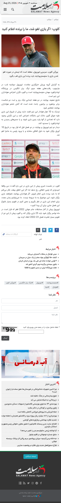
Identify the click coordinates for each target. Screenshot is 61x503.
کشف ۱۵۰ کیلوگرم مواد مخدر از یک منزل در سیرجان (38, 257)
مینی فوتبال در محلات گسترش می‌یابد (42, 254)
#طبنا (47, 287)
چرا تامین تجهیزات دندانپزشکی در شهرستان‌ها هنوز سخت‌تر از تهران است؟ (31, 391)
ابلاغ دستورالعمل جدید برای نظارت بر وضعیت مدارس (37, 445)
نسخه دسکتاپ (30, 456)
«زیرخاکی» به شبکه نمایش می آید (44, 400)
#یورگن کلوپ (11, 282)
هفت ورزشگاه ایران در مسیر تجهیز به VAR (41, 267)
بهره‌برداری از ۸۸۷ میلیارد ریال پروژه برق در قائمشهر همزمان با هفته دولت (29, 416)
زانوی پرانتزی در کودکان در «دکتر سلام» (42, 408)
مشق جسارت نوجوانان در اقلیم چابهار (43, 434)
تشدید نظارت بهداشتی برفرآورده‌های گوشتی (40, 420)
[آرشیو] (20, 483)
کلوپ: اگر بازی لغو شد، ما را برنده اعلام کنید (31, 29)
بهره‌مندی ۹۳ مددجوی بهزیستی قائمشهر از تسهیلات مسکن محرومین (31, 404)
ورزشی (56, 19)
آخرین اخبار (50, 384)
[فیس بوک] (41, 483)
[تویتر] (28, 483)
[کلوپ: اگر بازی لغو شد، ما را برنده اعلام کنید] (30, 50)
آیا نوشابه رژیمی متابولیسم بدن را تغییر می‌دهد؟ (38, 430)
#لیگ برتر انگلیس (26, 282)
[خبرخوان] (24, 483)
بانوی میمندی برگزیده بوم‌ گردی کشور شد (41, 264)
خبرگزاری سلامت (30, 7)
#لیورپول (39, 282)
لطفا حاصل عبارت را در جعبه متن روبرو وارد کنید (41, 327)
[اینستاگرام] (32, 483)
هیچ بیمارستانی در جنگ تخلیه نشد (43, 396)
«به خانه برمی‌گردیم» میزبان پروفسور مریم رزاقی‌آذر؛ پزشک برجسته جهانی (31, 440)
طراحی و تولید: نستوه (29, 496)
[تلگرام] (36, 483)
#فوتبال (55, 287)
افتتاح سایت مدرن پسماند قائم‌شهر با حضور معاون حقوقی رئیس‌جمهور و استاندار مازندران (29, 425)
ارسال (5, 338)
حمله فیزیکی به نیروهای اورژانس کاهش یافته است (37, 412)
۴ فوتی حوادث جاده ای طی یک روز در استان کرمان (37, 261)
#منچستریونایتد (52, 282)
